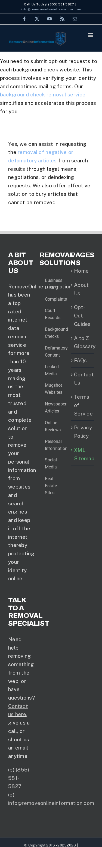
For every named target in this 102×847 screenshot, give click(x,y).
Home (81, 271)
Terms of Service (82, 405)
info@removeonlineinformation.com (51, 9)
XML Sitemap (82, 454)
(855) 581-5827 (18, 778)
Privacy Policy (82, 431)
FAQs (80, 360)
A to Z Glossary (82, 342)
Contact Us (82, 378)
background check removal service (42, 94)
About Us (81, 289)
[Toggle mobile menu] (91, 35)
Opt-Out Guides (82, 315)
